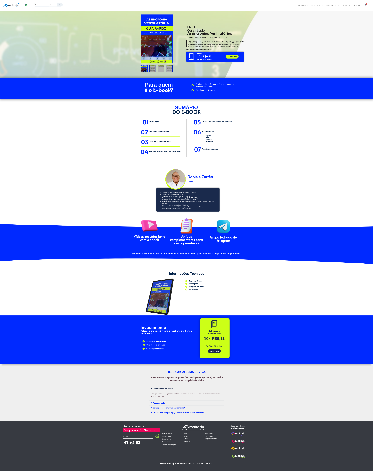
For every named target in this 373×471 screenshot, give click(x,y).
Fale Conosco (167, 442)
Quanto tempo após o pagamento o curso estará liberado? (178, 413)
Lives (185, 434)
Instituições (209, 434)
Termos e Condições (169, 445)
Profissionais (209, 436)
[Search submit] (60, 5)
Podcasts (187, 441)
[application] (307, 5)
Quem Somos (167, 433)
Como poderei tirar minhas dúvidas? (169, 408)
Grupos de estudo (211, 439)
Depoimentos (167, 439)
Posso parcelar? (159, 403)
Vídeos (186, 439)
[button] (186, 388)
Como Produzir (167, 436)
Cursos (186, 436)
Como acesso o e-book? (163, 388)
